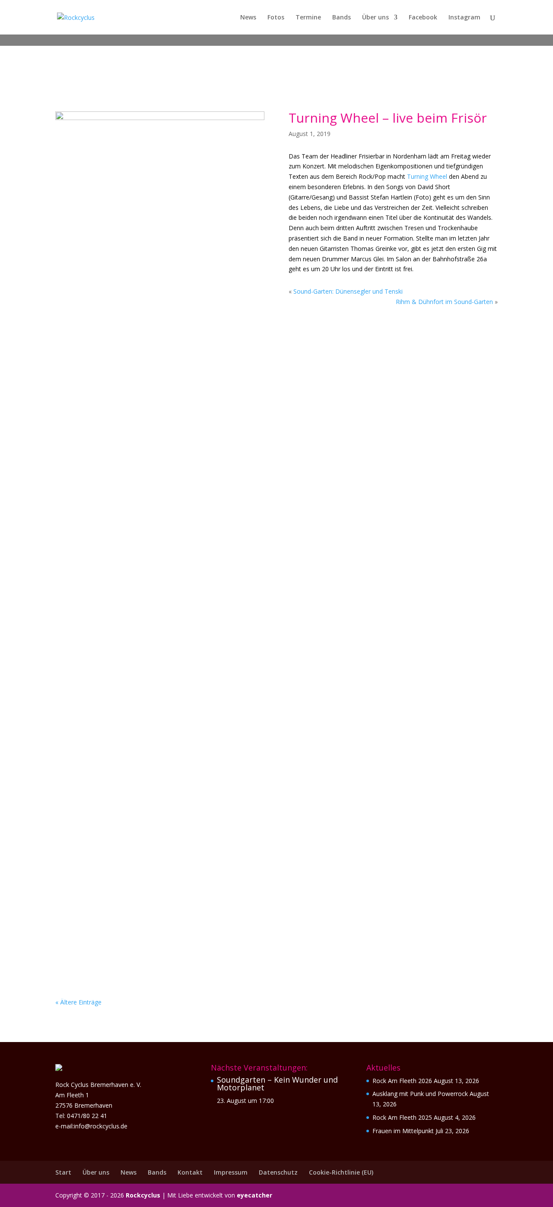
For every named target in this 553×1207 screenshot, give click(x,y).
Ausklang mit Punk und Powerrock (139, 400)
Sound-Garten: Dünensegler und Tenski (348, 291)
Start (63, 1172)
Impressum (231, 1172)
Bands (341, 17)
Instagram (464, 17)
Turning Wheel (427, 176)
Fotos (275, 17)
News (248, 17)
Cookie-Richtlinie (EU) (341, 1172)
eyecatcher (254, 1195)
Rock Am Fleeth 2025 (402, 1117)
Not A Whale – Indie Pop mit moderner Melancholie (172, 816)
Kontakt (190, 1172)
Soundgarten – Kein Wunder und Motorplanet (277, 1083)
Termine (308, 17)
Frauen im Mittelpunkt (113, 504)
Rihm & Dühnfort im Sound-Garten (444, 302)
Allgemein (122, 413)
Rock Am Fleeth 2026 (402, 1081)
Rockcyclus (143, 1195)
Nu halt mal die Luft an (115, 712)
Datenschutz (278, 1172)
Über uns (375, 17)
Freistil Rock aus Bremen (116, 921)
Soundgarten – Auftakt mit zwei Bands (148, 608)
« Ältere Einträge (78, 1002)
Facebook (423, 17)
